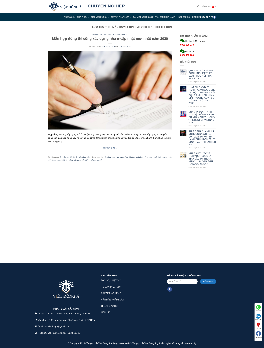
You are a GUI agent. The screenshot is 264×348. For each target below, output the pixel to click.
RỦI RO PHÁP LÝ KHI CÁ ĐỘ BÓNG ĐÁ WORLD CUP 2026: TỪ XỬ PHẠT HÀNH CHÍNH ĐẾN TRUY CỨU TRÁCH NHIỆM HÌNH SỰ (202, 138)
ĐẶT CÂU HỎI (111, 306)
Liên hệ (196, 17)
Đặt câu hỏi (184, 17)
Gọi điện (258, 310)
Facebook (258, 337)
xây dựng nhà (96, 160)
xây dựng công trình (82, 160)
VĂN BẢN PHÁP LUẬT (112, 300)
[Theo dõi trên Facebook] (169, 289)
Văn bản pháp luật (165, 17)
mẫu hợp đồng (142, 157)
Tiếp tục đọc (110, 148)
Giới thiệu (82, 17)
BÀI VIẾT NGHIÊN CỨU (113, 293)
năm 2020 (61, 160)
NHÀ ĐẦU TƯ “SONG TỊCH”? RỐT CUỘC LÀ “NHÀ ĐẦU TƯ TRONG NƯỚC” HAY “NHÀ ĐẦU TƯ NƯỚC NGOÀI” (201, 158)
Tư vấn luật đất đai (101, 34)
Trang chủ (69, 17)
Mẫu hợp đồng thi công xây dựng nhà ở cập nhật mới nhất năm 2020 (110, 39)
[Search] (198, 6)
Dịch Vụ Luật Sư (99, 17)
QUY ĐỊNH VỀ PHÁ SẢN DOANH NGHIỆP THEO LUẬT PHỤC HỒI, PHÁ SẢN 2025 (201, 74)
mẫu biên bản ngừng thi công (123, 157)
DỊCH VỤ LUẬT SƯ (111, 280)
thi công (69, 160)
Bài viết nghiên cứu (143, 17)
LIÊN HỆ (105, 312)
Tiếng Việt (206, 6)
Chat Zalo (258, 319)
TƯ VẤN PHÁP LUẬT (112, 287)
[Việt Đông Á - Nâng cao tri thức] (65, 6)
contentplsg (125, 46)
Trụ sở (258, 328)
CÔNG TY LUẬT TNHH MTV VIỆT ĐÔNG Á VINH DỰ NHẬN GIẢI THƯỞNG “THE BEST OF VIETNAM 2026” (202, 117)
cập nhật (107, 157)
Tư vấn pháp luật (120, 17)
